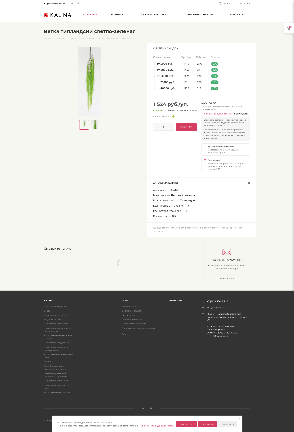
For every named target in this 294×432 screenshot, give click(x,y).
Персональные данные (134, 323)
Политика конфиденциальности (138, 328)
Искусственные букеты (56, 323)
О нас (125, 300)
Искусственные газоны (56, 380)
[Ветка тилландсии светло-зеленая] (89, 81)
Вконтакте (143, 408)
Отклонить (228, 424)
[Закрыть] (239, 418)
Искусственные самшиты (57, 392)
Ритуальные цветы (53, 319)
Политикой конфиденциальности (156, 425)
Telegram (151, 408)
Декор (47, 311)
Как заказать (128, 315)
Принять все (187, 424)
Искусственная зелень (55, 315)
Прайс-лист (177, 300)
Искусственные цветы (55, 306)
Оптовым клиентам (132, 319)
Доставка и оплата (131, 311)
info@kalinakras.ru (217, 307)
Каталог (49, 300)
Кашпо (47, 361)
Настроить (208, 424)
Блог (124, 334)
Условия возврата (131, 306)
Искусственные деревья (56, 342)
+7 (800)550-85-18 (54, 3)
